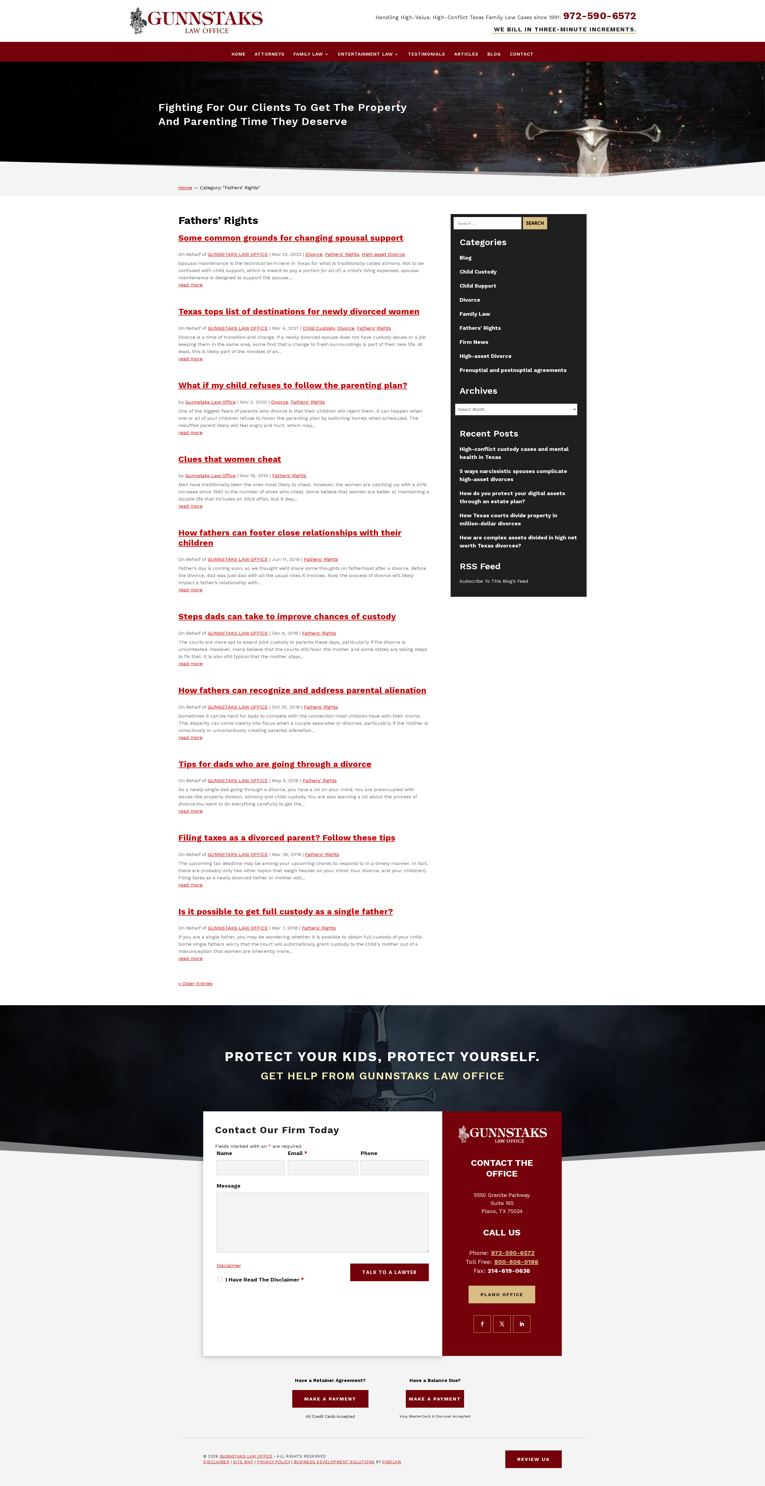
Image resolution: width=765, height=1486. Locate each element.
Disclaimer (229, 1265)
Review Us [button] (533, 1459)
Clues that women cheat (229, 459)
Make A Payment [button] (330, 1399)
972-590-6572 (600, 16)
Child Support (478, 286)
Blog (494, 54)
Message (229, 1186)
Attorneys (269, 54)
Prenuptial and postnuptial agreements (513, 370)
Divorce (313, 254)
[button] (759, 1443)
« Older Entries (195, 983)
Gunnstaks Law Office (210, 402)
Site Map (243, 1462)
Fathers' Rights (342, 254)
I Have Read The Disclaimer (265, 1280)
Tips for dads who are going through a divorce (274, 764)
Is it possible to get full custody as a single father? (285, 911)
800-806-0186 (516, 1261)
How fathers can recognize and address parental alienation (302, 690)
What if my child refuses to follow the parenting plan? (292, 385)
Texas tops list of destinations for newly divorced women (299, 311)
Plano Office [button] (502, 1294)
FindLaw (392, 1462)
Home (239, 54)
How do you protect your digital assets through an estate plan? (512, 497)
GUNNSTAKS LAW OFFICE (238, 254)
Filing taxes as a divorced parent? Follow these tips (286, 838)
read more (190, 285)
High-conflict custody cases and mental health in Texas (514, 453)
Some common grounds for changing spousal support (290, 238)
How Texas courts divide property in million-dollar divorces (508, 519)
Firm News (474, 342)
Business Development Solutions (334, 1462)
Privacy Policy (273, 1462)
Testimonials (426, 54)
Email (297, 1153)
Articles (466, 54)
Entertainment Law (365, 54)
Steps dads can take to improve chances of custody (287, 616)
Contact (522, 54)
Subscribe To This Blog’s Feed (494, 581)
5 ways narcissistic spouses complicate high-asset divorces (513, 475)
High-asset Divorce (383, 254)
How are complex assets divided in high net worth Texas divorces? (518, 541)
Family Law (308, 54)
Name (224, 1153)
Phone (369, 1153)
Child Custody (319, 328)
